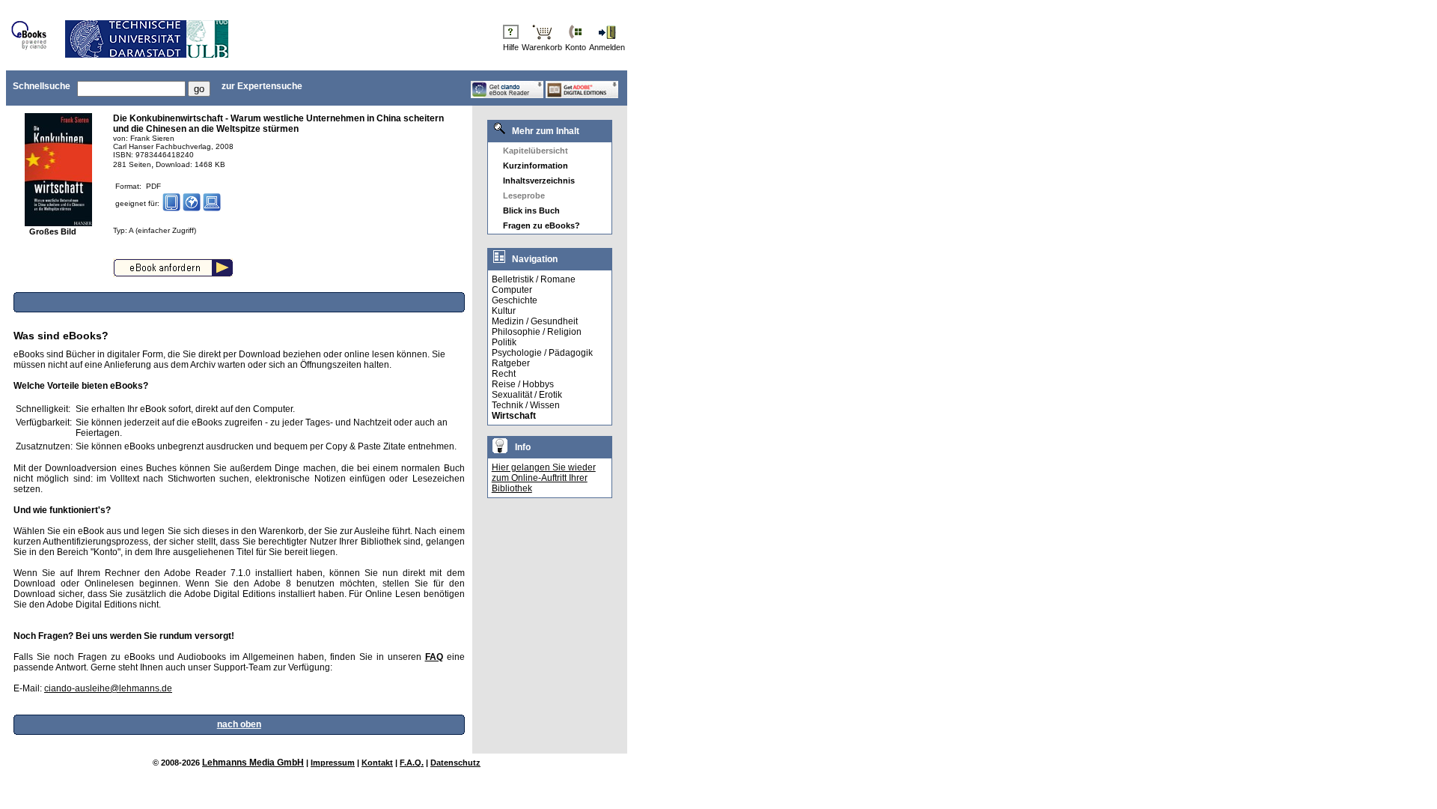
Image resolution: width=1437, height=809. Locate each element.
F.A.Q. (412, 762)
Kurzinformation (535, 165)
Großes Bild (52, 231)
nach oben (239, 724)
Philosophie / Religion (537, 332)
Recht (504, 374)
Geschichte (514, 300)
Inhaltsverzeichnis (539, 180)
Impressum (333, 762)
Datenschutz (455, 762)
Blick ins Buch (531, 210)
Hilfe (511, 47)
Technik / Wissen (526, 405)
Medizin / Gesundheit (535, 321)
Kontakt (377, 762)
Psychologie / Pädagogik (542, 353)
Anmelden (607, 47)
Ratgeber (511, 363)
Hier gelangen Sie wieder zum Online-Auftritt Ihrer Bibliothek (544, 478)
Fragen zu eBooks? (541, 225)
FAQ (434, 657)
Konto (575, 47)
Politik (504, 342)
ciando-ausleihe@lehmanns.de (108, 688)
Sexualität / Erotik (527, 395)
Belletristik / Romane (534, 279)
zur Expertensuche (262, 86)
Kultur (504, 311)
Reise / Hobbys (523, 384)
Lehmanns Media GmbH (253, 762)
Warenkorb (542, 47)
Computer (512, 290)
